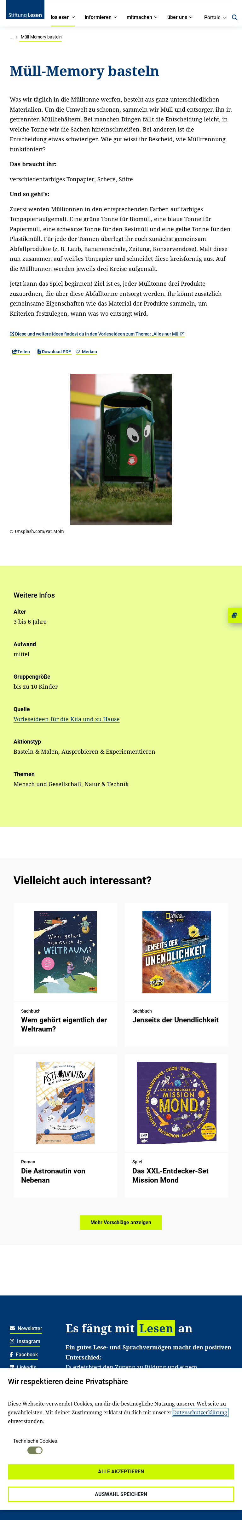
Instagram (28, 1341)
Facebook (26, 1355)
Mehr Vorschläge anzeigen (120, 1222)
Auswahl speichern (121, 1494)
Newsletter (29, 1328)
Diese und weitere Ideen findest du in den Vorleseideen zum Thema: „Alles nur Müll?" (99, 333)
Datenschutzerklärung (200, 1412)
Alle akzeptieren (121, 1472)
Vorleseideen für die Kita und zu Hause (67, 719)
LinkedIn (26, 1368)
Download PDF (56, 351)
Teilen (23, 351)
